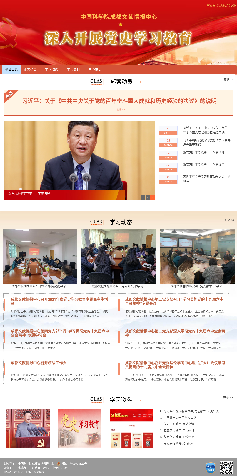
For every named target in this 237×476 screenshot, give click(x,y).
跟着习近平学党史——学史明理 (204, 152)
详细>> (120, 109)
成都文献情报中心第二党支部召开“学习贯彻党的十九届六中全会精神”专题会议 (174, 301)
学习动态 (51, 69)
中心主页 (95, 69)
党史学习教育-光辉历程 (179, 443)
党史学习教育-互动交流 (179, 424)
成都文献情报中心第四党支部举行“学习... (197, 286)
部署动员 (30, 69)
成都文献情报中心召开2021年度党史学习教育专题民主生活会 (59, 301)
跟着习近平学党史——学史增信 (204, 164)
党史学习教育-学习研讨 (179, 430)
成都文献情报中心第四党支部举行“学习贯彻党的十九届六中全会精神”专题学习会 (60, 333)
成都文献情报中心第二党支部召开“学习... (118, 286)
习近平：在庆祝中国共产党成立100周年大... (192, 411)
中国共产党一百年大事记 (180, 417)
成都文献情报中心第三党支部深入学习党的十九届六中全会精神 (175, 333)
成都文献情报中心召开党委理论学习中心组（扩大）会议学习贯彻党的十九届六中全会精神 (175, 364)
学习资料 (73, 69)
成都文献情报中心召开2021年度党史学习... (40, 286)
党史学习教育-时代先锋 (179, 436)
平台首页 (11, 69)
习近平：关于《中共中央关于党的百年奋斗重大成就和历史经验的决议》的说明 (119, 101)
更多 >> (228, 79)
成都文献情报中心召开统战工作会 (38, 362)
